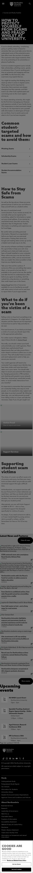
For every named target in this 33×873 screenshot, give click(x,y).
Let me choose (16, 864)
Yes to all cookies (16, 869)
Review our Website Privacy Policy (16, 860)
